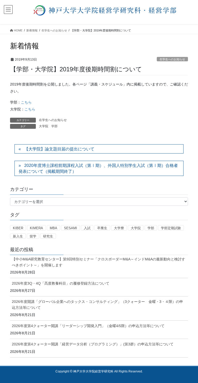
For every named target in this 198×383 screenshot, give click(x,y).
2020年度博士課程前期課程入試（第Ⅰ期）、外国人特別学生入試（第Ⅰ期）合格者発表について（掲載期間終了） (98, 168)
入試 (87, 228)
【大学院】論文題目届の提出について (59, 149)
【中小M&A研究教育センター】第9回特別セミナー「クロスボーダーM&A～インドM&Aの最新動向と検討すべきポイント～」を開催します (98, 262)
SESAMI (70, 228)
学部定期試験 (171, 228)
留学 (33, 236)
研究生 (48, 236)
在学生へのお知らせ (172, 59)
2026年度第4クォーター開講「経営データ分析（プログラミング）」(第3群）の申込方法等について (93, 344)
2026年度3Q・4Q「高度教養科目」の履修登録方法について (60, 283)
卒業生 (102, 228)
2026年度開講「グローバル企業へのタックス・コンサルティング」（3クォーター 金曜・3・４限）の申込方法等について (97, 305)
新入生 (18, 236)
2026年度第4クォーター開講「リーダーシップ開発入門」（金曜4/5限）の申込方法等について (88, 326)
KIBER (18, 228)
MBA (53, 228)
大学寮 (119, 228)
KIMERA (36, 228)
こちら (26, 102)
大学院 (43, 126)
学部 (54, 126)
